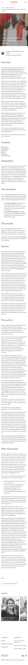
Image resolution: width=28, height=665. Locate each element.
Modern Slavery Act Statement (19, 641)
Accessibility (4, 637)
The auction (4, 154)
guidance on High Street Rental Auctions (11, 69)
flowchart (24, 237)
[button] (25, 2)
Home (3, 7)
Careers (3, 641)
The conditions (5, 149)
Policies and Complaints (20, 645)
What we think (10, 7)
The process (4, 150)
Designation (4, 147)
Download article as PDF (10, 584)
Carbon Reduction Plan (20, 649)
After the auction (5, 155)
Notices (3, 152)
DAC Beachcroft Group (7, 644)
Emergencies (4, 647)
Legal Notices (17, 637)
